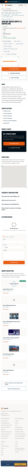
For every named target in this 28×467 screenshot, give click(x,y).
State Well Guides (4, 436)
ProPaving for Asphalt (19, 431)
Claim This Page (15, 77)
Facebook (8, 54)
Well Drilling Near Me (5, 423)
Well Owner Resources (5, 433)
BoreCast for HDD (18, 429)
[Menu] (2, 5)
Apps (16, 425)
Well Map (21, 5)
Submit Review (14, 262)
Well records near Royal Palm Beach (11, 12)
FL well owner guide (7, 16)
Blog (2, 454)
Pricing (16, 423)
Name (4, 239)
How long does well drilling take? (10, 204)
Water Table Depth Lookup (6, 431)
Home (3, 9)
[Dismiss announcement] (26, 2)
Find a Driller (8, 9)
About (2, 444)
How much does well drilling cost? (11, 196)
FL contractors (6, 15)
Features (17, 420)
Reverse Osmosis (19, 43)
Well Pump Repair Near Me (6, 425)
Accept (20, 464)
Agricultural (7, 51)
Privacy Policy (23, 461)
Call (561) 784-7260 (15, 73)
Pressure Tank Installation (10, 48)
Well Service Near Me (5, 427)
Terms (16, 444)
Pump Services (17, 41)
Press (2, 452)
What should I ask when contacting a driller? (11, 208)
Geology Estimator (19, 427)
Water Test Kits (4, 438)
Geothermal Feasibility (19, 438)
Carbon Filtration (8, 43)
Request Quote (15, 69)
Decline (7, 464)
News (2, 450)
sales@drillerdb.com (5, 415)
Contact (2, 448)
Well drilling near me (18, 15)
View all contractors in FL (14, 388)
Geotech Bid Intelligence (20, 436)
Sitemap (16, 452)
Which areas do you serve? (9, 200)
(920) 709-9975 (4, 413)
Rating (5, 244)
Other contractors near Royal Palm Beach (14, 383)
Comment (5, 250)
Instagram (13, 54)
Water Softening (7, 46)
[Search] (25, 5)
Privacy (16, 446)
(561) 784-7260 (6, 34)
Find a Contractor (4, 420)
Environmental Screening (20, 433)
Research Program (5, 446)
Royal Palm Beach (19, 28)
